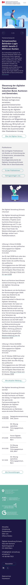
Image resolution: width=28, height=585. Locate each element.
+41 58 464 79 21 (8, 556)
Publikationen (7, 531)
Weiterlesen (5, 74)
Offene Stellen (7, 536)
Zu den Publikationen (12, 170)
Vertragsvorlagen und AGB (14, 176)
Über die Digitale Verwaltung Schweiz (15, 136)
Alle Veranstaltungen (12, 472)
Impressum (6, 578)
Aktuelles (5, 527)
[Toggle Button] (24, 2)
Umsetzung (6, 529)
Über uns (5, 534)
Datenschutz (6, 576)
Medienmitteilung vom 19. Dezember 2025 (11, 337)
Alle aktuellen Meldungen (14, 380)
